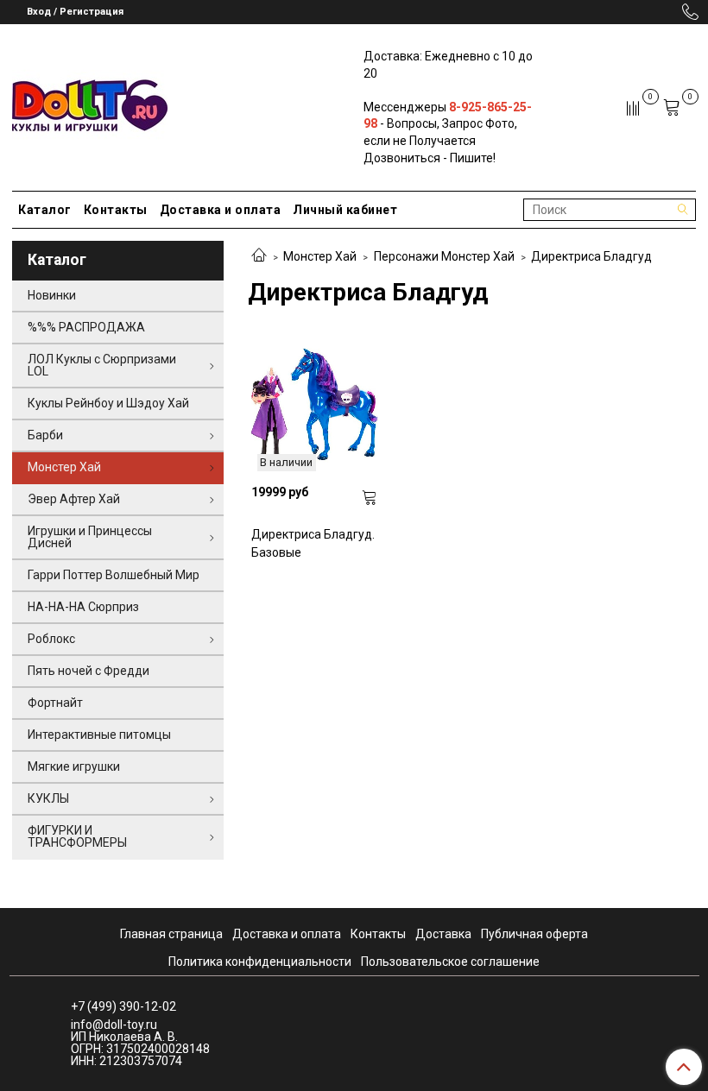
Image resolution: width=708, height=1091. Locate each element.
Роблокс (51, 639)
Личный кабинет (345, 210)
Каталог (45, 210)
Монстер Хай (320, 256)
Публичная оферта (534, 934)
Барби (45, 435)
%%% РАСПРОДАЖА (86, 327)
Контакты (116, 210)
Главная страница (171, 934)
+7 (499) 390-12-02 (123, 1006)
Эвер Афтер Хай (74, 499)
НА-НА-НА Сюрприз (83, 607)
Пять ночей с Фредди (88, 671)
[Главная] (259, 256)
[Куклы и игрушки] (90, 104)
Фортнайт (55, 702)
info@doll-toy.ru (114, 1024)
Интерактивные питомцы (99, 734)
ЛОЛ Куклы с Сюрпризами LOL (102, 365)
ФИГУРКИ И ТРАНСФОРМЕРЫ (77, 836)
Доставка (443, 934)
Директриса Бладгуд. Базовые (313, 543)
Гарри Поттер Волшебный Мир (113, 575)
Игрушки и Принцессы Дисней (90, 537)
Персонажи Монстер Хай (444, 256)
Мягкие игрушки (74, 766)
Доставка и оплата (220, 210)
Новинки (52, 295)
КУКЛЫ (48, 798)
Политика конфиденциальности (259, 961)
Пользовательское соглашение (450, 961)
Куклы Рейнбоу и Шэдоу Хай (108, 403)
